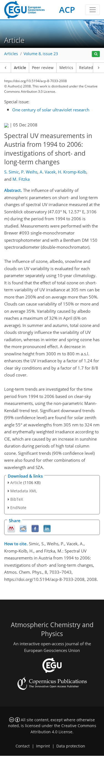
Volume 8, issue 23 (41, 53)
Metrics (66, 67)
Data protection (70, 746)
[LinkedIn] (47, 528)
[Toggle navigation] (92, 9)
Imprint (43, 746)
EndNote (18, 507)
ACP (67, 9)
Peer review (43, 67)
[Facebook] (35, 528)
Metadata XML (23, 490)
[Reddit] (23, 528)
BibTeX (16, 499)
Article (20, 67)
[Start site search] (96, 54)
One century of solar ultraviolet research (50, 110)
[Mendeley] (11, 528)
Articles (11, 53)
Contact (23, 746)
